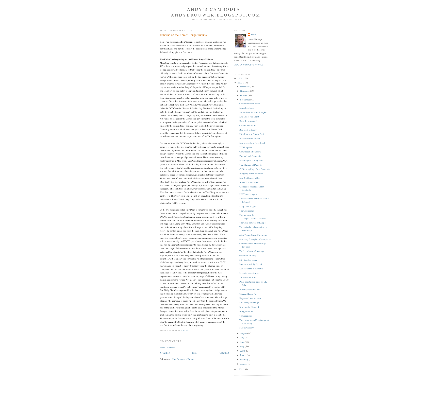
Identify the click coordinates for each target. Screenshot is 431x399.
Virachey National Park (250, 289)
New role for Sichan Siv (250, 306)
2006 (240, 369)
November (245, 90)
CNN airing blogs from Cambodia (254, 169)
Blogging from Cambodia (251, 173)
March (243, 355)
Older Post (224, 352)
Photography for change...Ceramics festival (252, 217)
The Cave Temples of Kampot (252, 222)
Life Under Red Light (249, 116)
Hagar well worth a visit (250, 298)
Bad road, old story (248, 129)
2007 (240, 82)
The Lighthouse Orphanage (251, 251)
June (242, 341)
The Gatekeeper (246, 210)
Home (194, 352)
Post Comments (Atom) (182, 359)
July (242, 337)
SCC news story (246, 327)
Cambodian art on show (250, 151)
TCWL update (245, 147)
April (242, 350)
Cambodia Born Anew (249, 103)
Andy (253, 34)
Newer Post (165, 352)
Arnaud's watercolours (249, 182)
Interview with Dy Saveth (250, 264)
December (245, 86)
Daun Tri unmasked (248, 121)
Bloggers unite (246, 311)
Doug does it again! (248, 206)
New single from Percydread (252, 142)
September (245, 99)
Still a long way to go (249, 302)
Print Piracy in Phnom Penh (251, 134)
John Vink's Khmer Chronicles (253, 234)
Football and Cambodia (250, 156)
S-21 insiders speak (248, 259)
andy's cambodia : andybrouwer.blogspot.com (216, 12)
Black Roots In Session (249, 138)
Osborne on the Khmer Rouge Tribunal (184, 35)
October (244, 95)
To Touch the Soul (247, 277)
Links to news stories (248, 272)
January (244, 363)
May (242, 346)
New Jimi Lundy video (249, 177)
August (243, 333)
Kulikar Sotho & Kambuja (251, 268)
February (244, 359)
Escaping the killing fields (251, 160)
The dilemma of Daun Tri (250, 164)
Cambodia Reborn (247, 125)
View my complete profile (248, 65)
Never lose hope (246, 107)
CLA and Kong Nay (248, 293)
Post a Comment (167, 347)
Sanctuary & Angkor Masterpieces (255, 239)
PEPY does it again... (248, 194)
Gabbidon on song (247, 255)
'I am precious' (245, 315)
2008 (240, 78)
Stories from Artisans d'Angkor (253, 112)
